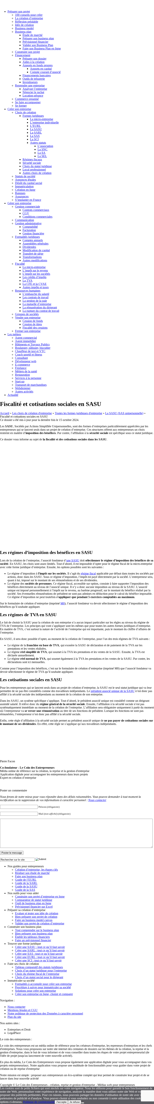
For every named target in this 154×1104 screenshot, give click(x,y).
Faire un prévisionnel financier (33, 940)
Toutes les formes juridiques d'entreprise (78, 413)
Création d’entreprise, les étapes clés (36, 869)
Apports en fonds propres (38, 65)
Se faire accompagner (28, 102)
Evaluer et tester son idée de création (36, 913)
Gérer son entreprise (19, 203)
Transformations (32, 257)
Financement (22, 55)
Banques (20, 193)
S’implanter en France (28, 199)
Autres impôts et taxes (36, 287)
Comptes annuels (33, 240)
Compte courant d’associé (45, 72)
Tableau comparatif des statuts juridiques (39, 967)
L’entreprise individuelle (44, 122)
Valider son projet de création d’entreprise (39, 923)
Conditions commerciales (37, 216)
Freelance (20, 368)
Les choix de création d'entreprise (32, 413)
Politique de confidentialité (39, 1101)
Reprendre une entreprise (30, 85)
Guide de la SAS (25, 889)
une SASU (72, 560)
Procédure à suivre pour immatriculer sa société (43, 987)
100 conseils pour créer (28, 14)
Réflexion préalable (26, 21)
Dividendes (29, 246)
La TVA (27, 280)
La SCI (34, 139)
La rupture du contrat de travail (41, 310)
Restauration (22, 374)
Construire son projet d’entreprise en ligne (40, 896)
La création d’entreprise (29, 18)
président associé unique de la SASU (112, 691)
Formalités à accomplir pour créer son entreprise (43, 984)
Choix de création (25, 112)
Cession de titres (32, 324)
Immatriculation (24, 186)
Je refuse (74, 1102)
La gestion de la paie (35, 300)
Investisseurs (30, 82)
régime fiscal (88, 573)
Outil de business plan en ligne (33, 903)
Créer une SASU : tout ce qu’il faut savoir (40, 947)
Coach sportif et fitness (28, 354)
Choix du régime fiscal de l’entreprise (37, 973)
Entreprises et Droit (19, 1029)
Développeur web (25, 361)
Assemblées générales (35, 243)
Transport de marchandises (31, 384)
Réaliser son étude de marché (32, 873)
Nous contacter (97, 800)
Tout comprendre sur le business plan (37, 930)
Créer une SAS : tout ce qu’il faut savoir (39, 953)
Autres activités (24, 391)
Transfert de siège (33, 253)
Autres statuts (38, 142)
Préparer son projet (19, 11)
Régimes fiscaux (32, 159)
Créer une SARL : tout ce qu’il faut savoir (40, 950)
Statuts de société (25, 176)
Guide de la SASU (26, 886)
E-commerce (22, 364)
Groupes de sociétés (27, 314)
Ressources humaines (27, 290)
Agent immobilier (25, 341)
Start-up (19, 381)
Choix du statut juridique (37, 166)
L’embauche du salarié (36, 294)
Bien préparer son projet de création (36, 916)
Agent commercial (26, 337)
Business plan (23, 31)
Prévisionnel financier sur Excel (34, 906)
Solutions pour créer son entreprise (35, 990)
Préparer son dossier (34, 58)
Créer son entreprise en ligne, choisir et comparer (44, 994)
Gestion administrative (28, 223)
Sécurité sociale (32, 162)
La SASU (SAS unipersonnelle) (124, 413)
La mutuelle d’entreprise (37, 304)
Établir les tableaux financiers (32, 936)
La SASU (36, 129)
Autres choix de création (37, 173)
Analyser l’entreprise (35, 88)
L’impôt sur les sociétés (36, 273)
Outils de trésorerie (34, 78)
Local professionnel (34, 169)
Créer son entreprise (19, 109)
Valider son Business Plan (38, 45)
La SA (41, 152)
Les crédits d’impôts (34, 277)
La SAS (35, 136)
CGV (26, 213)
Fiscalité (20, 263)
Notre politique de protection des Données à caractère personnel (45, 1013)
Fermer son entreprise (28, 331)
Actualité (13, 394)
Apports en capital (41, 68)
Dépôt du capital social (28, 183)
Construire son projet (27, 51)
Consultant (21, 357)
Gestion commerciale (27, 206)
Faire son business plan (28, 876)
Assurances (22, 196)
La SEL (42, 156)
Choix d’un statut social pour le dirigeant (39, 977)
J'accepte (61, 1102)
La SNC (43, 149)
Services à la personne (28, 378)
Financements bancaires (37, 75)
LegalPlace (14, 1032)
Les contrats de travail (35, 297)
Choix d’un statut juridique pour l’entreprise (41, 970)
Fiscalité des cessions (35, 327)
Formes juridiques (33, 115)
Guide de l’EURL (25, 879)
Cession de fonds (33, 320)
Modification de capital (36, 250)
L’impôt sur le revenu (35, 270)
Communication (24, 220)
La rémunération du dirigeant (40, 307)
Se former (21, 105)
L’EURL (35, 125)
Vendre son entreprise (28, 317)
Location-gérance (33, 95)
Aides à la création (34, 62)
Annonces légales (25, 179)
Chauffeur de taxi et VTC (30, 351)
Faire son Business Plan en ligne (42, 48)
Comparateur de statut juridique (33, 899)
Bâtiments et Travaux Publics (32, 344)
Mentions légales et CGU (23, 1010)
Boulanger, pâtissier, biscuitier (32, 347)
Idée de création (24, 25)
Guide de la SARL (26, 883)
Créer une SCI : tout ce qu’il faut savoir (38, 960)
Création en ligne (25, 189)
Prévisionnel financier (35, 41)
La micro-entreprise (41, 119)
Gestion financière (33, 233)
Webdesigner (22, 388)
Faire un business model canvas (33, 920)
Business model (24, 28)
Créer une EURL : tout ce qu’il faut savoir (40, 957)
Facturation (29, 230)
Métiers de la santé (26, 371)
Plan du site (14, 1016)
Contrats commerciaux (36, 209)
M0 (62, 603)
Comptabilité (30, 226)
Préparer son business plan (38, 38)
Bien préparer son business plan (34, 933)
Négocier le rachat (33, 92)
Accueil (4, 413)
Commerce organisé (27, 99)
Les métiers (14, 334)
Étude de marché (32, 35)
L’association (45, 146)
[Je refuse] (82, 1102)
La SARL (36, 132)
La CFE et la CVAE (35, 283)
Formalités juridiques (27, 236)
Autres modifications (35, 260)
